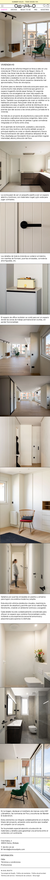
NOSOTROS (45, 10)
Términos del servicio (8, 875)
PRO (35, 10)
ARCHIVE (14, 10)
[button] (44, 5)
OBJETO (9, 870)
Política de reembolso (23, 873)
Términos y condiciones (11, 862)
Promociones (6, 865)
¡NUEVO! (4, 10)
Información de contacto (24, 875)
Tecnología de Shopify (8, 873)
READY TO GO (26, 10)
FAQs (3, 859)
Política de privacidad (39, 873)
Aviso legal (36, 875)
